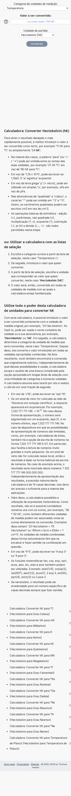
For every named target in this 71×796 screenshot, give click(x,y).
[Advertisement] (35, 87)
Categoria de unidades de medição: (36, 4)
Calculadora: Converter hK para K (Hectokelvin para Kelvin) (31, 634)
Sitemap (35, 764)
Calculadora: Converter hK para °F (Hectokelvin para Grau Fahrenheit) (32, 670)
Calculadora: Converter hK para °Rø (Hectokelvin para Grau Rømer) (32, 728)
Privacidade (23, 764)
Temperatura (46, 258)
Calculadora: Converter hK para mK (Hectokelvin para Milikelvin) (32, 623)
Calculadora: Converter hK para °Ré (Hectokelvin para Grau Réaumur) (32, 705)
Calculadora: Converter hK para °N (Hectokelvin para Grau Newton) (32, 717)
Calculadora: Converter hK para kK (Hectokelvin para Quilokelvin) (32, 646)
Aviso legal (9, 764)
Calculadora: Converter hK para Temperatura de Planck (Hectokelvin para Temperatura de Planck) (38, 743)
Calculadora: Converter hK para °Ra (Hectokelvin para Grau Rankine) (32, 681)
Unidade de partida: (35, 30)
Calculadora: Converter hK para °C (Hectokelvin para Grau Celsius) (31, 611)
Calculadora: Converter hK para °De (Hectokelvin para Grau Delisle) (32, 693)
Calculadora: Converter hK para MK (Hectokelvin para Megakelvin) (32, 658)
